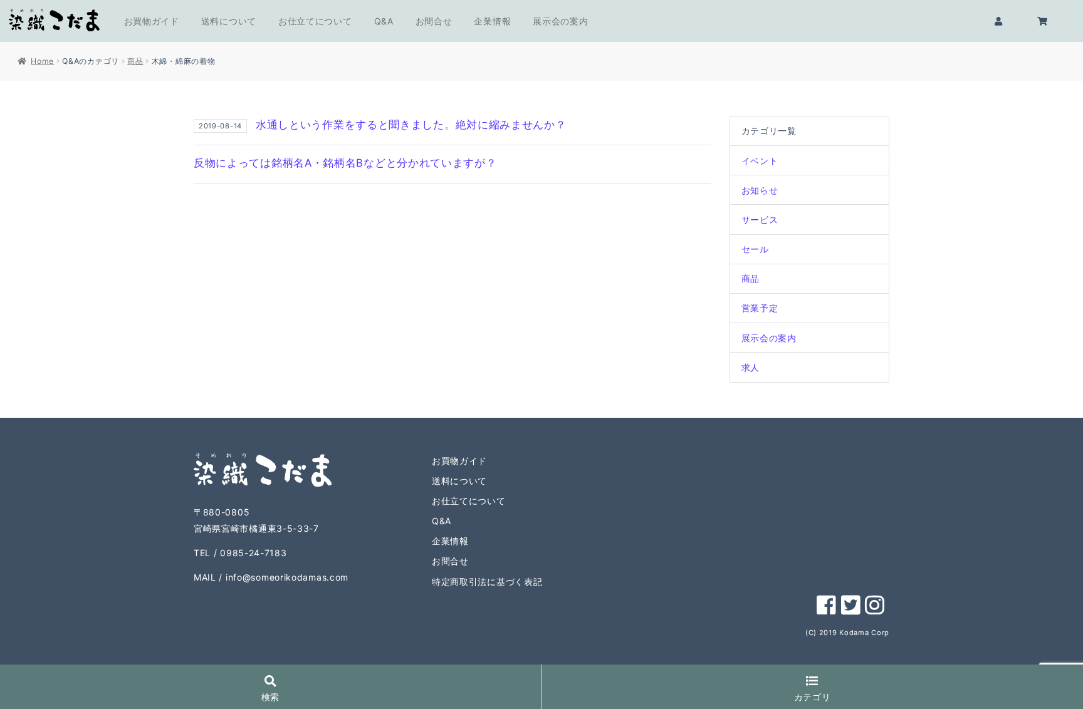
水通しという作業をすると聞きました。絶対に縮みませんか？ (411, 124)
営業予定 (759, 308)
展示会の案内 (560, 21)
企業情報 (492, 21)
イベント (759, 160)
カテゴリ (812, 696)
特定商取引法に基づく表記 (487, 581)
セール (755, 249)
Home (42, 61)
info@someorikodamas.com (287, 577)
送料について (228, 21)
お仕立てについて (315, 21)
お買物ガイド (151, 21)
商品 (135, 61)
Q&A (384, 21)
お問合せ (434, 21)
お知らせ (759, 190)
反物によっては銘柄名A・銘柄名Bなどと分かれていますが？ (345, 163)
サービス (759, 219)
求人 (750, 367)
